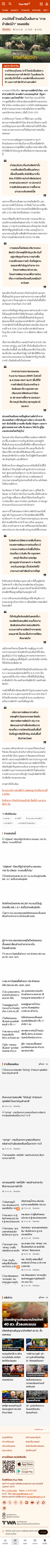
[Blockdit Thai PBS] (43, 1502)
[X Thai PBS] (10, 1502)
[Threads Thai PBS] (21, 1502)
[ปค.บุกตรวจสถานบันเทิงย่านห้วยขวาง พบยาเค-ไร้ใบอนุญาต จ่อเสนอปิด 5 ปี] (11, 995)
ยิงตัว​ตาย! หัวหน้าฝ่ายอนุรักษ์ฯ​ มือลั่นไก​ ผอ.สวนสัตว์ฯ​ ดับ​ (24, 802)
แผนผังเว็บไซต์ (7, 1437)
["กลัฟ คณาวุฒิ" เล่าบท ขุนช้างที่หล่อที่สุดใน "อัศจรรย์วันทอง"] (37, 1345)
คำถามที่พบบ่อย (8, 1441)
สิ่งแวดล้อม (6, 29)
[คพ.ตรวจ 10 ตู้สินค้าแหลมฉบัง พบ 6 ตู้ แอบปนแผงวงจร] (11, 1219)
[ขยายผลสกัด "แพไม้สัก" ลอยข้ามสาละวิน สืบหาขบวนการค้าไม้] (25, 1166)
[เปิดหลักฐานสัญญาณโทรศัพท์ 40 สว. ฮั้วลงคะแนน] (25, 1315)
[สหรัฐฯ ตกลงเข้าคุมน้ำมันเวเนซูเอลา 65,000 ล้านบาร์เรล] (13, 1396)
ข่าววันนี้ (18, 818)
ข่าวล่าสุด (6, 818)
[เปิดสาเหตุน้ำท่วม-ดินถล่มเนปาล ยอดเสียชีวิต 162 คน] (11, 1205)
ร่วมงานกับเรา (7, 1450)
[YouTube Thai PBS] (32, 1502)
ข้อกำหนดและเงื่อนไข (33, 1437)
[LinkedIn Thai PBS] (4, 1508)
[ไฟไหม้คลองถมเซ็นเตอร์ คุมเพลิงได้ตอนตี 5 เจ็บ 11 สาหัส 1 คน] (11, 1022)
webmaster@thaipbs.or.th (22, 1493)
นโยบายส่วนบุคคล (8, 1446)
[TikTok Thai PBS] (38, 1502)
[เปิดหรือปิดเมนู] (41, 4)
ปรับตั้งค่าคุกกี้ (31, 1450)
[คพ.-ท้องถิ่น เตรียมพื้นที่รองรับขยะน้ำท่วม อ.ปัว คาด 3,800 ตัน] (11, 1264)
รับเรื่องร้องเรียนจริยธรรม (35, 1446)
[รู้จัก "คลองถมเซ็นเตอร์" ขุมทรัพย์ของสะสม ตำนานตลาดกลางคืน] (11, 1048)
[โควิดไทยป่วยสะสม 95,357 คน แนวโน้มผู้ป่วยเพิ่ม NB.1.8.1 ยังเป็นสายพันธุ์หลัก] (25, 887)
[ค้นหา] (9, 3)
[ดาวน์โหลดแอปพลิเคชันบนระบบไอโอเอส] (25, 1463)
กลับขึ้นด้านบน (38, 1429)
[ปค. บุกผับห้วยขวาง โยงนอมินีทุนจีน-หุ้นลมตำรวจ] (37, 1396)
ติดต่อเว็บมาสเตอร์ (32, 1441)
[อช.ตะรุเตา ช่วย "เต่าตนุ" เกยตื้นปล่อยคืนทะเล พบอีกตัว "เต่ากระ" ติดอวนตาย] (11, 1248)
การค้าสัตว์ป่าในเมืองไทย (26, 823)
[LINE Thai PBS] (27, 1502)
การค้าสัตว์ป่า (7, 823)
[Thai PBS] (25, 3)
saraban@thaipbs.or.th (36, 1496)
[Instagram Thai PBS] (15, 1502)
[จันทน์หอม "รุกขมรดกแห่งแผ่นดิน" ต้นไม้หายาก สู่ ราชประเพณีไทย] (11, 1232)
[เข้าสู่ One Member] (47, 4)
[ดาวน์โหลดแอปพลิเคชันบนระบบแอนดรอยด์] (25, 1471)
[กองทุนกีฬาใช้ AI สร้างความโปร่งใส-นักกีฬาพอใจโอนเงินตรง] (13, 1345)
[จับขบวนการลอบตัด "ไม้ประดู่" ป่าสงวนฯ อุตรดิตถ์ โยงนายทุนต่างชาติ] (25, 1081)
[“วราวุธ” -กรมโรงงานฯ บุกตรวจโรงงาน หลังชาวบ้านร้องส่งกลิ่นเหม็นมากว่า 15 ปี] (25, 1124)
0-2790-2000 (11, 1490)
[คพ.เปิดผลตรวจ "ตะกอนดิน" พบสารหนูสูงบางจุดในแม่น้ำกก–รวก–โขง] (11, 1279)
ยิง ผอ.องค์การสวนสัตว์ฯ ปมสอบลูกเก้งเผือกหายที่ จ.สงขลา (25, 792)
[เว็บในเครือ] (3, 4)
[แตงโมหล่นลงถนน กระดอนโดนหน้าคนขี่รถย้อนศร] (37, 1371)
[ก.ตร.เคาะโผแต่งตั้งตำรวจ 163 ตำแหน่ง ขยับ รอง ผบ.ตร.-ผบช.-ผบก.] (25, 965)
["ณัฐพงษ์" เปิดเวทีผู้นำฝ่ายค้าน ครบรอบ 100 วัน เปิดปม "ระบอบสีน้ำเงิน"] (25, 851)
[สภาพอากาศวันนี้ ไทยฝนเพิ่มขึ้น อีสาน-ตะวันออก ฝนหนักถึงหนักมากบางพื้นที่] (11, 1035)
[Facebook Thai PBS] (4, 1502)
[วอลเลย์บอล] (13, 1371)
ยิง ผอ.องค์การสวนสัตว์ (34, 818)
